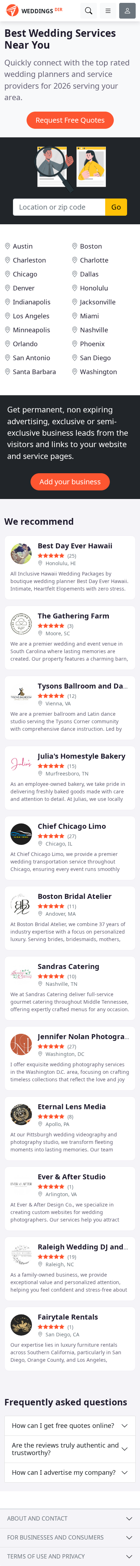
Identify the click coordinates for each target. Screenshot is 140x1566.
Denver (23, 288)
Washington (98, 371)
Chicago (25, 274)
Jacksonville (98, 302)
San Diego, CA (62, 1334)
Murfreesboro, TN (67, 773)
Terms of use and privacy (46, 1556)
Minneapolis (31, 330)
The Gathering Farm (73, 616)
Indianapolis (32, 302)
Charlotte (94, 260)
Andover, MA (61, 913)
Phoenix (92, 343)
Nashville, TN (62, 983)
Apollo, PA (57, 1124)
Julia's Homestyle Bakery (81, 756)
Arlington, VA (61, 1194)
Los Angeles (31, 316)
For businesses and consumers (55, 1537)
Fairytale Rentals (68, 1317)
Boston (91, 246)
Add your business (70, 481)
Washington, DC (65, 1054)
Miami (89, 316)
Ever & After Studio (72, 1176)
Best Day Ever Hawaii (75, 545)
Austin (23, 246)
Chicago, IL (59, 843)
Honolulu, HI (61, 563)
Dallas (89, 274)
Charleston (29, 260)
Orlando (25, 343)
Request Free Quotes (70, 120)
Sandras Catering (68, 966)
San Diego (95, 357)
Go (116, 207)
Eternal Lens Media (72, 1106)
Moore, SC (58, 633)
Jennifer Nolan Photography (88, 1036)
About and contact (37, 1518)
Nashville (94, 330)
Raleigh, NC (60, 1264)
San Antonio (31, 357)
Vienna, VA (58, 703)
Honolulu (94, 288)
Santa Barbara (34, 371)
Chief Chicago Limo (72, 826)
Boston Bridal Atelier (75, 896)
